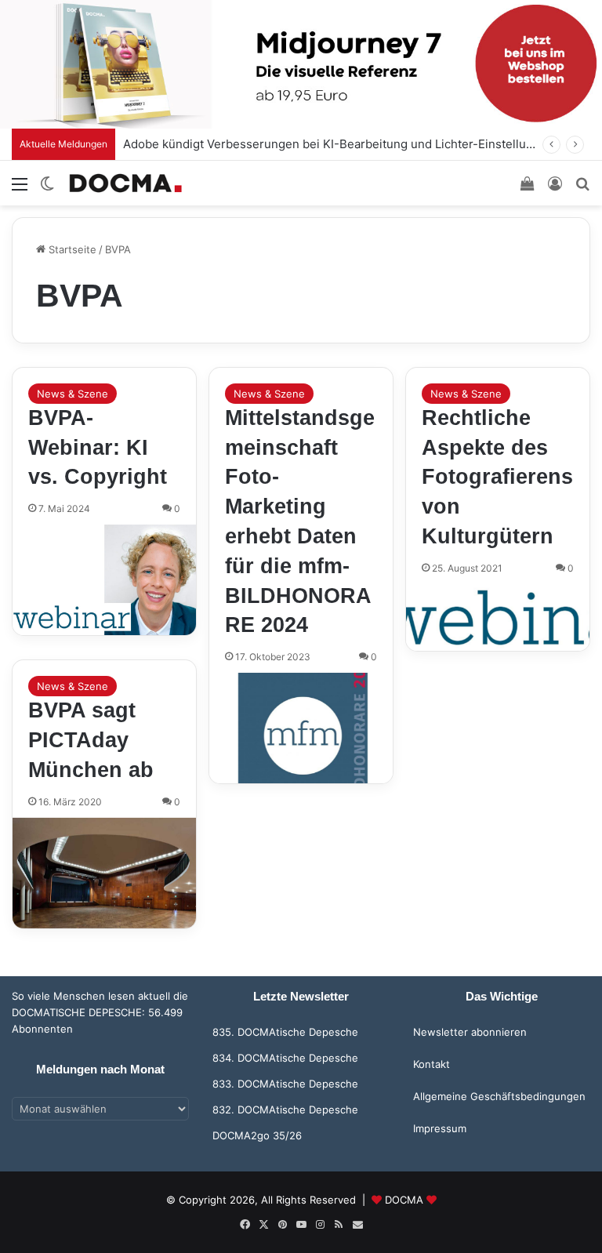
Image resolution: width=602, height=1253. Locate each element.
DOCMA (404, 1199)
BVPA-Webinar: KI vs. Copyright (97, 447)
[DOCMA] (125, 183)
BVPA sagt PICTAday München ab (91, 740)
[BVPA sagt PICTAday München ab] (104, 873)
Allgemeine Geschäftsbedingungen (499, 1096)
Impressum (439, 1128)
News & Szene (72, 393)
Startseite (70, 249)
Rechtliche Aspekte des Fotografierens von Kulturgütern (497, 477)
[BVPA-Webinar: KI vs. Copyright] (104, 580)
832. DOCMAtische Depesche (285, 1109)
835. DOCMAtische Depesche (285, 1032)
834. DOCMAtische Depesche (285, 1057)
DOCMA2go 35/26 (257, 1135)
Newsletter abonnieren (470, 1032)
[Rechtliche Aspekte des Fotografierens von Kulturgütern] (497, 617)
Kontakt (431, 1064)
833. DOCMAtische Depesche (285, 1083)
